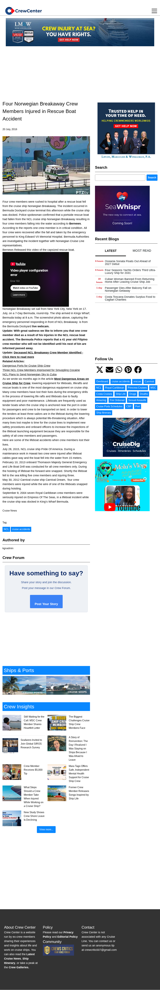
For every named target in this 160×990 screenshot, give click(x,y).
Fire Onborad (117, 400)
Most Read (142, 250)
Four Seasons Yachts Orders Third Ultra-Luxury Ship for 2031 (130, 271)
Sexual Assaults (137, 400)
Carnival (149, 381)
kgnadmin (7, 548)
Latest (111, 250)
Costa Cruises (104, 394)
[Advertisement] (80, 70)
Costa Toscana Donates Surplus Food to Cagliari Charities (130, 298)
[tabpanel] (126, 280)
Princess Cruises (137, 387)
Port (137, 406)
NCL (6, 529)
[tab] (110, 251)
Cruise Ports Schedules (109, 406)
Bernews (75, 223)
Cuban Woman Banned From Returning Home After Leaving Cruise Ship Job (129, 280)
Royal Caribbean (114, 387)
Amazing (101, 400)
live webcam (40, 326)
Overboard (102, 381)
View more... (46, 829)
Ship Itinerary (103, 412)
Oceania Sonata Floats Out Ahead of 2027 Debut (128, 263)
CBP (129, 406)
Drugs (132, 394)
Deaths (144, 394)
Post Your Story (46, 604)
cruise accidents (21, 529)
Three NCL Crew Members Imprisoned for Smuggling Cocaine (41, 370)
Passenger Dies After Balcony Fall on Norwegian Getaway (128, 289)
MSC (153, 387)
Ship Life (121, 394)
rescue (137, 381)
